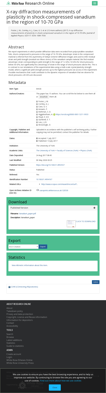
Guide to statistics (15, 346)
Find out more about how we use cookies (60, 380)
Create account (13, 354)
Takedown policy (14, 311)
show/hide (44, 97)
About (9, 308)
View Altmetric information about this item (29, 265)
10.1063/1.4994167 (44, 179)
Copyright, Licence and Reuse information (26, 317)
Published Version (19, 207)
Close (54, 387)
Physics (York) (86, 150)
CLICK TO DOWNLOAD (86, 221)
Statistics (10, 343)
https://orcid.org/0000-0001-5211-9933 (72, 114)
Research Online (33, 3)
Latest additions (14, 340)
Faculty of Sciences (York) (67, 150)
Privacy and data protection (19, 314)
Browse (10, 337)
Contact (10, 322)
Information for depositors (19, 320)
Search (9, 334)
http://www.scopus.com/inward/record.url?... (59, 184)
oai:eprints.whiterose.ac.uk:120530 (54, 190)
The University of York (45, 150)
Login (9, 357)
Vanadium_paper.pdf (27, 213)
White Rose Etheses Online (19, 360)
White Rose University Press (20, 363)
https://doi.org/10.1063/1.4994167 (50, 165)
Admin (95, 282)
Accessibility (12, 325)
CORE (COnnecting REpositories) (24, 286)
